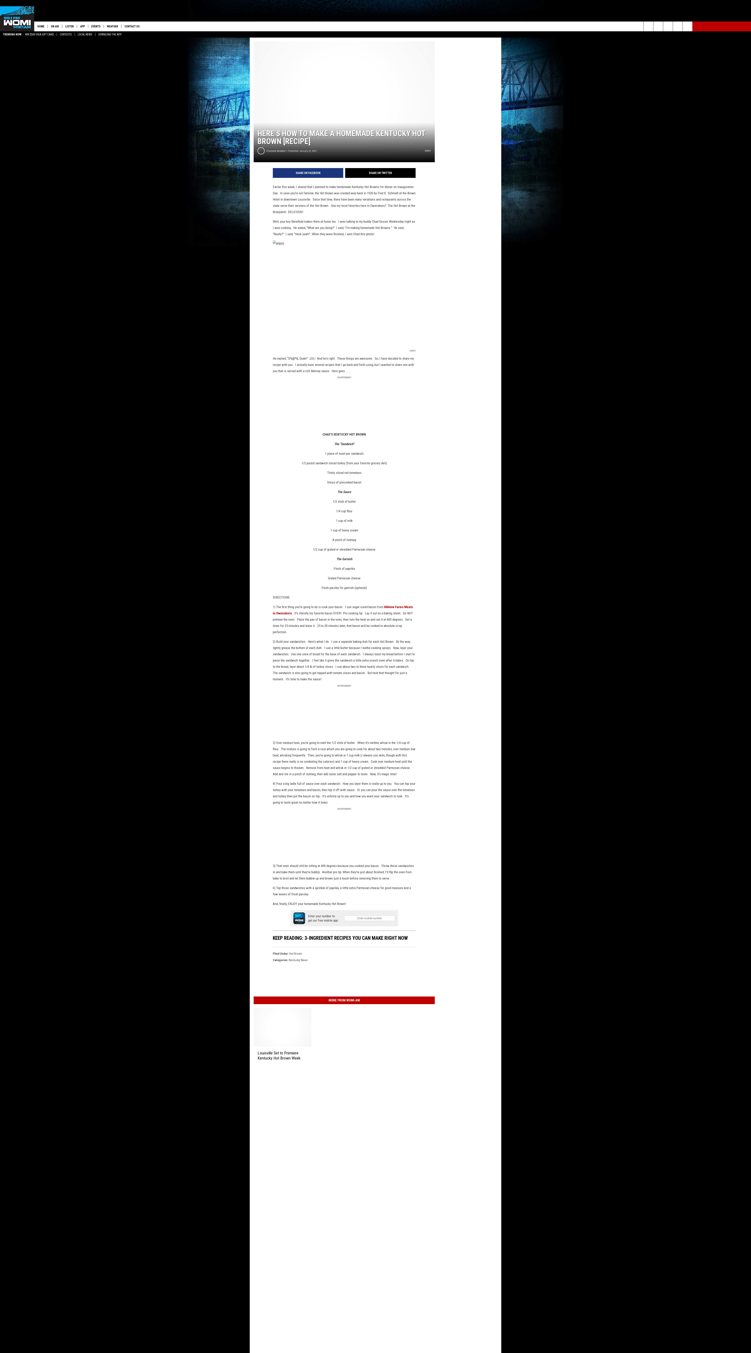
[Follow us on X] (678, 26)
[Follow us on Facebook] (668, 26)
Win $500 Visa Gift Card (39, 34)
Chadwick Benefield (276, 150)
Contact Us (132, 26)
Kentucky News (298, 960)
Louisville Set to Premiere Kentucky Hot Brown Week (279, 1055)
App (82, 26)
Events (96, 26)
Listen (69, 26)
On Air (55, 26)
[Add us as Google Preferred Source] (658, 26)
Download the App (110, 34)
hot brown (295, 953)
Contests (66, 34)
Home (40, 26)
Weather (112, 26)
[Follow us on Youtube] (687, 26)
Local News (85, 34)
